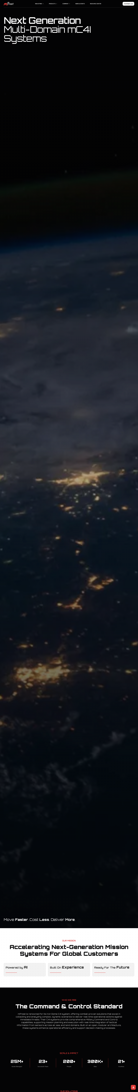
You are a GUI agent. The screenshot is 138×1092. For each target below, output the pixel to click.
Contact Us (128, 3)
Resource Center (95, 3)
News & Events (80, 3)
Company (65, 3)
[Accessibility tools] (133, 1087)
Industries (38, 3)
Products (52, 3)
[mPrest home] (9, 3)
